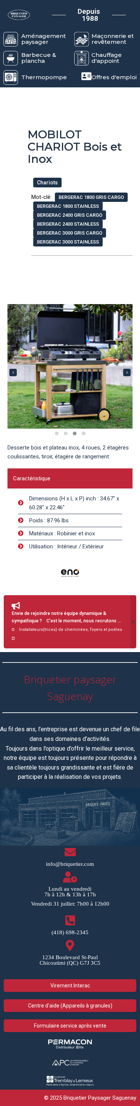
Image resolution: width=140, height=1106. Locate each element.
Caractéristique (31, 478)
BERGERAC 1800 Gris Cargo (91, 197)
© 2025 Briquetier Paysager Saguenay (90, 1097)
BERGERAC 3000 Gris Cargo (69, 233)
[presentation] (13, 372)
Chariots (47, 183)
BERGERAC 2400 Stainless (68, 224)
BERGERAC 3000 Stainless (68, 242)
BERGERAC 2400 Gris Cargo (69, 215)
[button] (56, 433)
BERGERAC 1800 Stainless (68, 206)
